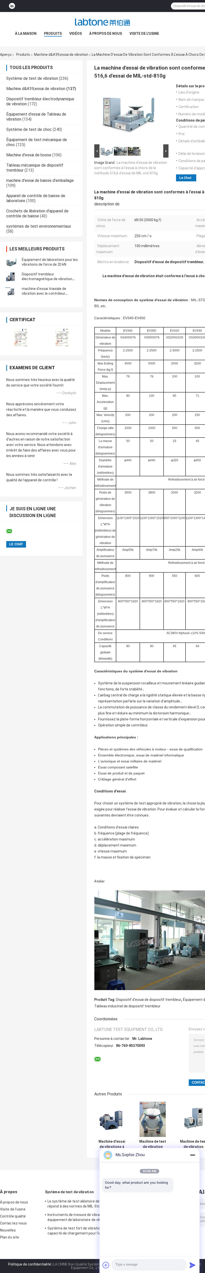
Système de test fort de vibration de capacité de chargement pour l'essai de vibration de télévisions (80, 1231)
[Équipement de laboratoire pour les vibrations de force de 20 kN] (11, 262)
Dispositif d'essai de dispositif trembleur (148, 1000)
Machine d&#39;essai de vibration (61, 55)
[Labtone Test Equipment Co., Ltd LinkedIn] (12, 6)
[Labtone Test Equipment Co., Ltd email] (12, 531)
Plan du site (9, 1237)
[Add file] (106, 1264)
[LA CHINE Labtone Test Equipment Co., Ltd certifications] (20, 337)
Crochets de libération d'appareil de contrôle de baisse (37, 213)
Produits (53, 34)
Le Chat (185, 178)
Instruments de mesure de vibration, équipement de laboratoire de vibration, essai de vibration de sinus (79, 1218)
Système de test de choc (29, 129)
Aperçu (6, 55)
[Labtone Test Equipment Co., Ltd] (102, 22)
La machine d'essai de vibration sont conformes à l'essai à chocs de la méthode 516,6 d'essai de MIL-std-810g (130, 168)
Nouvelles (8, 1230)
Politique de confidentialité (29, 1264)
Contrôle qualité (13, 1216)
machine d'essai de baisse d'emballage (40, 180)
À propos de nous (105, 34)
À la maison (25, 34)
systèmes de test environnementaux (38, 226)
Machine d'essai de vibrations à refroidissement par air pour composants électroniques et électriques (112, 1144)
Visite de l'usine (144, 34)
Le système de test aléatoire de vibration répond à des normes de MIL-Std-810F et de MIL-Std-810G (81, 1204)
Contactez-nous (13, 1223)
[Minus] (193, 1155)
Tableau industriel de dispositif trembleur (127, 1006)
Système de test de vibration (32, 78)
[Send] (192, 1264)
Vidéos (75, 34)
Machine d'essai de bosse (28, 155)
